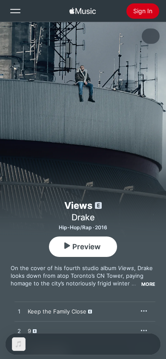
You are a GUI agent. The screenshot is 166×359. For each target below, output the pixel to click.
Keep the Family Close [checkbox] (57, 311)
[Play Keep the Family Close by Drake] (19, 312)
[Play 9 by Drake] (19, 331)
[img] (82, 11)
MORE (148, 284)
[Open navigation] (15, 11)
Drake (83, 217)
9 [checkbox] (29, 331)
